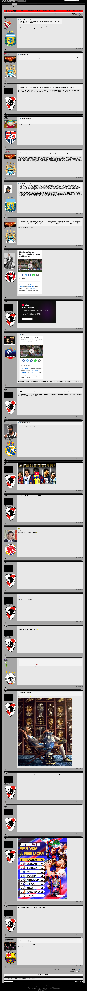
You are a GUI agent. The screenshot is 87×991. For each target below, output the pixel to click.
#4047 (82, 804)
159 (67, 13)
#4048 (82, 836)
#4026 (82, 16)
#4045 (82, 689)
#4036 (82, 387)
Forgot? (81, 0)
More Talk (20, 3)
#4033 (82, 248)
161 (71, 13)
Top (82, 971)
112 (61, 13)
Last (81, 13)
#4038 (82, 461)
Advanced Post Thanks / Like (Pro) (37, 987)
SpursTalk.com (75, 981)
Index (5, 6)
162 (73, 13)
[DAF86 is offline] (8, 91)
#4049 (82, 905)
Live (25, 3)
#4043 (82, 625)
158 (65, 13)
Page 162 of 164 (50, 13)
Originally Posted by (26, 19)
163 (75, 13)
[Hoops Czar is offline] (10, 59)
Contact (35, 3)
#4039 (82, 493)
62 (59, 13)
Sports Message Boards (12, 6)
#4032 (82, 217)
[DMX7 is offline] (10, 124)
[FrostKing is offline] (9, 261)
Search (30, 3)
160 (69, 13)
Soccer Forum (21, 6)
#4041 (82, 560)
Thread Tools (80, 15)
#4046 (82, 772)
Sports (14, 3)
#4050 (82, 937)
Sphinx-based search (46, 990)
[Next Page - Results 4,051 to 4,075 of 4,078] (79, 13)
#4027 (82, 51)
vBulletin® (43, 985)
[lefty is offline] (10, 431)
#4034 (82, 299)
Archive (79, 981)
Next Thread (47, 974)
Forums (4, 3)
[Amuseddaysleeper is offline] (10, 946)
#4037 (82, 419)
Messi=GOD (27, 6)
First (55, 13)
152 (63, 13)
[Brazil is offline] (9, 340)
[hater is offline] (10, 536)
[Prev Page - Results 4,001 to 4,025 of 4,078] (57, 13)
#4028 (82, 83)
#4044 (82, 657)
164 (77, 13)
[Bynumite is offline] (6, 665)
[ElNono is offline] (8, 189)
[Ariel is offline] (7, 24)
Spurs (9, 3)
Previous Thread (40, 974)
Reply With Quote (80, 48)
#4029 (82, 115)
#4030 (82, 149)
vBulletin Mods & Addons (46, 987)
